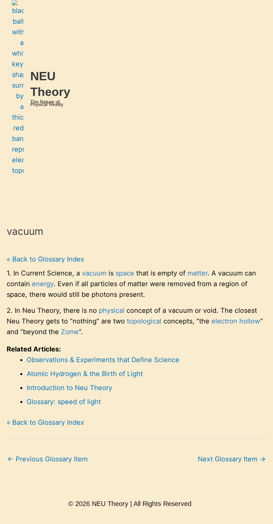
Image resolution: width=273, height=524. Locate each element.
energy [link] (43, 284)
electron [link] (224, 321)
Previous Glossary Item (47, 459)
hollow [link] (249, 321)
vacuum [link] (94, 273)
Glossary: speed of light (64, 402)
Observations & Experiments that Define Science (103, 360)
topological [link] (144, 321)
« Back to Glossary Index (45, 259)
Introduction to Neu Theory (69, 388)
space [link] (125, 273)
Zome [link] (70, 332)
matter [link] (197, 273)
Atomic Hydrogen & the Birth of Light (85, 374)
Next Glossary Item (232, 459)
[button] (96, 189)
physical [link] (112, 310)
